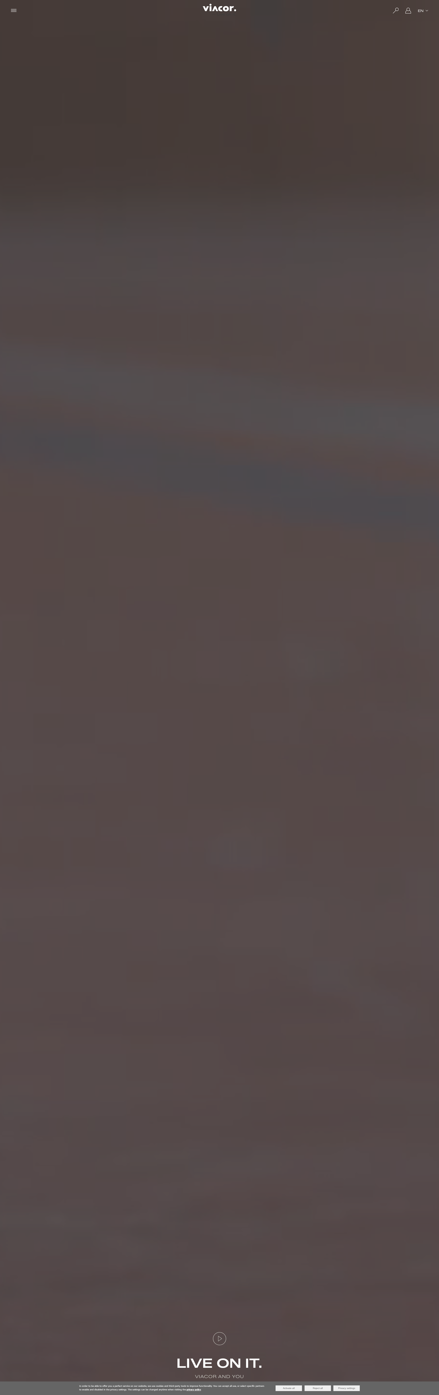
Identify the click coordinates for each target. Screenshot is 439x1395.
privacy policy (194, 1390)
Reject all (318, 1388)
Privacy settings (346, 1388)
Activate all (289, 1388)
